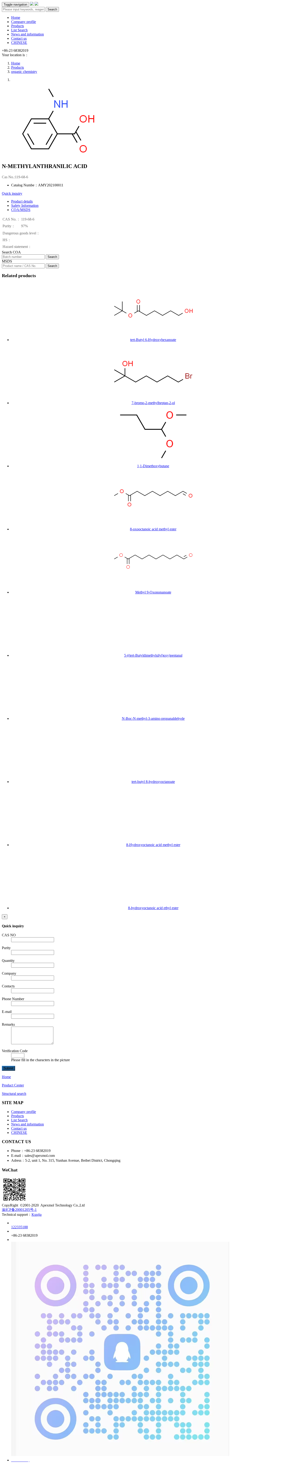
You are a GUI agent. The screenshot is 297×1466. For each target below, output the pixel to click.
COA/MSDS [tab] (20, 210)
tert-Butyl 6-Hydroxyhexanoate (153, 340)
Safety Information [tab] (25, 206)
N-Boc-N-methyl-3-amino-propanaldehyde (153, 718)
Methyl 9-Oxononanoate (153, 592)
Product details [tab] (22, 201)
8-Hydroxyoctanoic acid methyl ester (153, 845)
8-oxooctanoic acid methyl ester (153, 529)
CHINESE (19, 43)
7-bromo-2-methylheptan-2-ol (153, 403)
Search (52, 9)
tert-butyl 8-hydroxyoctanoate (153, 782)
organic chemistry (24, 72)
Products (17, 26)
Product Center (13, 1085)
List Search (19, 30)
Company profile (23, 22)
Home (15, 17)
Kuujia (37, 1214)
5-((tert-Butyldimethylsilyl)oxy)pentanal (153, 655)
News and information (27, 34)
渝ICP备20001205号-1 (19, 1210)
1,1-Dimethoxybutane (153, 466)
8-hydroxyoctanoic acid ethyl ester (153, 908)
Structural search (14, 1094)
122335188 (19, 1227)
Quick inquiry (12, 193)
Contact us (19, 38)
